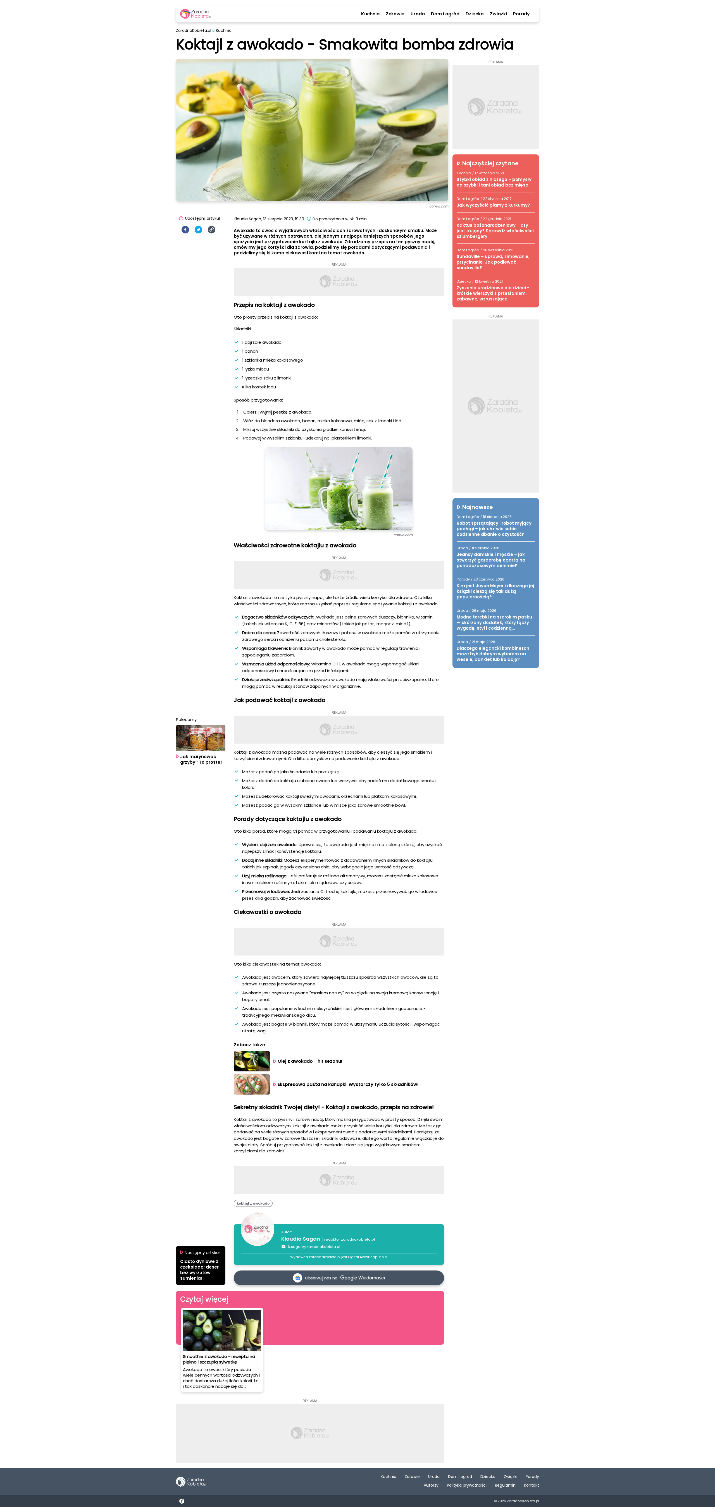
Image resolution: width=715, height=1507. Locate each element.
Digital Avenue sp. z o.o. (368, 1257)
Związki (498, 14)
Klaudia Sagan (300, 1238)
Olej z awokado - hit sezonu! (310, 1061)
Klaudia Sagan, (248, 219)
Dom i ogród (445, 14)
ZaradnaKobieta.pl (193, 30)
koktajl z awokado (253, 1203)
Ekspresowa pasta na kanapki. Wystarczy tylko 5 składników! (348, 1084)
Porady (521, 14)
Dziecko (475, 14)
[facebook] (185, 229)
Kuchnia (370, 14)
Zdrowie (395, 14)
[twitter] (198, 229)
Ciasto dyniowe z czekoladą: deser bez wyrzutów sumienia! (199, 1270)
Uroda (418, 14)
